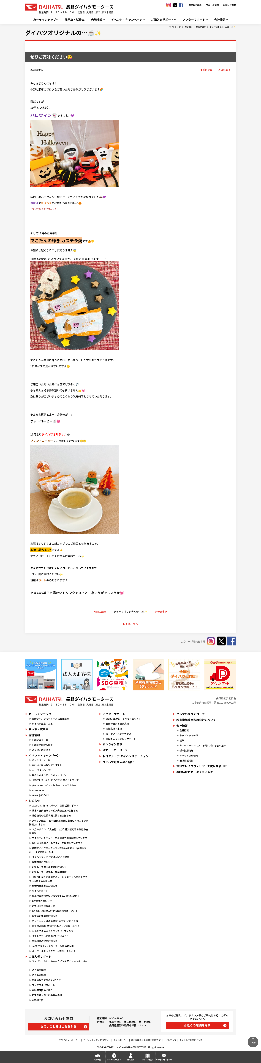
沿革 (182, 740)
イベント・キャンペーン (126, 20)
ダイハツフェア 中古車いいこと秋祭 (50, 857)
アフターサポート (194, 20)
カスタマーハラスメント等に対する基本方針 (203, 745)
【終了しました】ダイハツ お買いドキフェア (55, 780)
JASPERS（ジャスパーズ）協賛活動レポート (55, 805)
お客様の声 (38, 1000)
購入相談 (130, 1059)
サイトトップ (175, 26)
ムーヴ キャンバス (41, 770)
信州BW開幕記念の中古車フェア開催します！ (56, 926)
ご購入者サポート (162, 20)
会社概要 (184, 730)
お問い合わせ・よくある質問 (194, 772)
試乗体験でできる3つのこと (46, 980)
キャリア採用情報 (189, 755)
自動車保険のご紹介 (42, 990)
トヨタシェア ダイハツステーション (125, 756)
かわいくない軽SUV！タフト (47, 765)
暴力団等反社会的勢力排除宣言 (146, 1039)
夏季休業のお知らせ (42, 862)
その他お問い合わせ (164, 1059)
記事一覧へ (132, 624)
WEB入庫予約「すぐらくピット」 (123, 718)
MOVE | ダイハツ (41, 795)
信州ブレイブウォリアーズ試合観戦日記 (201, 766)
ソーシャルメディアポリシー (96, 1039)
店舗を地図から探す (42, 744)
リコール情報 (212, 4)
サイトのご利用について (191, 1039)
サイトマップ (170, 1039)
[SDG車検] (112, 674)
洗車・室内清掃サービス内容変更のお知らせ (55, 810)
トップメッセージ (189, 735)
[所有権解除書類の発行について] (148, 674)
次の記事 (223, 69)
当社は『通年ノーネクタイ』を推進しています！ (57, 843)
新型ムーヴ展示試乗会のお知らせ (49, 867)
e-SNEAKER (38, 790)
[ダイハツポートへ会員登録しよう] (220, 674)
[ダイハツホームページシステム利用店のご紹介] (41, 674)
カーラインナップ (44, 20)
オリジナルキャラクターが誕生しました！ (54, 951)
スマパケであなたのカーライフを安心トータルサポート (58, 963)
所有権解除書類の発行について (196, 720)
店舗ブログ (201, 26)
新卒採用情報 (186, 750)
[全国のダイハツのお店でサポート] (184, 674)
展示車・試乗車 (75, 20)
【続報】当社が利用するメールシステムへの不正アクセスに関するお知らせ (58, 878)
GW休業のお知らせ (42, 900)
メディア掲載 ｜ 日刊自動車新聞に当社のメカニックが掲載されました (58, 822)
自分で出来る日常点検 (117, 723)
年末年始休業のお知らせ (44, 916)
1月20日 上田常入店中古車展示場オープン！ (55, 910)
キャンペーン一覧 (41, 760)
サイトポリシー (120, 1039)
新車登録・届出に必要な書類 (47, 995)
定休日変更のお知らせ (43, 905)
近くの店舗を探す (41, 749)
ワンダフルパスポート (43, 985)
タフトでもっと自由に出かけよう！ (50, 936)
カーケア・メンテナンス (118, 733)
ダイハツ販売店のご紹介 (118, 762)
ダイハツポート (40, 890)
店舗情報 (96, 20)
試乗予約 (97, 1059)
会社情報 (219, 20)
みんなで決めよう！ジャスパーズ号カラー (53, 931)
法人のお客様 (39, 970)
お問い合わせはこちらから (59, 1026)
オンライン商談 (112, 744)
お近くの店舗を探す (197, 1025)
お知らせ (34, 800)
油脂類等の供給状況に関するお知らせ (51, 815)
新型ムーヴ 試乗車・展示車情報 (49, 872)
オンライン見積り (114, 1059)
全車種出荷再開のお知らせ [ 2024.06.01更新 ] (55, 895)
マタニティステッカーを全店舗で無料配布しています (59, 838)
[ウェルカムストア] (77, 674)
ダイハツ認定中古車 (42, 723)
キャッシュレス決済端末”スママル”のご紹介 (55, 921)
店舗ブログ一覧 (40, 739)
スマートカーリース (115, 750)
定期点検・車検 (114, 728)
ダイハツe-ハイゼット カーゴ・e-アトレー (54, 785)
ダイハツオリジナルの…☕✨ (223, 26)
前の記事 (208, 69)
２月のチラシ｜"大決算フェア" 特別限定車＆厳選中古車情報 (58, 831)
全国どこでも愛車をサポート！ (122, 738)
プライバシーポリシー (69, 1039)
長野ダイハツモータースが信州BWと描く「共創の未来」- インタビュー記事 (57, 850)
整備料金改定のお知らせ (44, 885)
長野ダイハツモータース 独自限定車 (50, 718)
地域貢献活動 (186, 760)
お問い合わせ (229, 4)
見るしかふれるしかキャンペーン (49, 775)
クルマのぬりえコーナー (192, 714)
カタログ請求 (195, 4)
